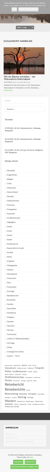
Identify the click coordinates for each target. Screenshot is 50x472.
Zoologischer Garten (38, 404)
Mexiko (10, 270)
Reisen (28, 390)
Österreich (11, 278)
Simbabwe (11, 313)
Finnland (10, 205)
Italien (9, 240)
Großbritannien (13, 218)
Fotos (8, 371)
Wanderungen (30, 401)
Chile (9, 184)
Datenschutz (12, 438)
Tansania (10, 326)
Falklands (31, 368)
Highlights (11, 222)
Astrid (28, 82)
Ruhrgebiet (32, 394)
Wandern (10, 401)
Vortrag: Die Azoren (27, 150)
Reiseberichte (12, 296)
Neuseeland (12, 274)
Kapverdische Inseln (15, 248)
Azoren (24, 365)
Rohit (31, 457)
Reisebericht (14, 384)
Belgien (10, 179)
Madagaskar (12, 265)
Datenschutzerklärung (28, 10)
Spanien (10, 321)
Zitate (9, 347)
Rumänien (11, 300)
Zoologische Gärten (15, 352)
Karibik (10, 252)
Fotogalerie (12, 209)
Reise (35, 380)
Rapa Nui (29, 380)
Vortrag (22, 397)
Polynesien (11, 287)
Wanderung (21, 401)
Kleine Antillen (9, 374)
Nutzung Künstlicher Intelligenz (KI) (20, 441)
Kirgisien (10, 261)
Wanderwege (39, 401)
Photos (8, 380)
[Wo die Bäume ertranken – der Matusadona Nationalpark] (24, 61)
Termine (10, 330)
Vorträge (10, 343)
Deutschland (12, 192)
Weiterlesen (8, 90)
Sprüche (14, 397)
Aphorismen (9, 365)
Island (9, 235)
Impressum (12, 434)
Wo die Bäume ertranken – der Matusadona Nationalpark (19, 78)
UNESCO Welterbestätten (18, 339)
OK (14, 10)
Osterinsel (37, 377)
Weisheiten (9, 404)
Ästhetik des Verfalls (12, 407)
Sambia (10, 304)
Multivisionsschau (14, 377)
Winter (16, 404)
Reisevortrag (11, 394)
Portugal (10, 291)
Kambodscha (12, 244)
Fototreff (11, 214)
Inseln (9, 231)
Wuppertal (23, 404)
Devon (34, 365)
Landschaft (18, 374)
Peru (9, 283)
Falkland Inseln (22, 368)
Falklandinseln (13, 201)
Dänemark (11, 188)
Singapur (11, 317)
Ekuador (10, 196)
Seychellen (11, 308)
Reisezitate (23, 394)
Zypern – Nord (13, 356)
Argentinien (12, 175)
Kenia (9, 257)
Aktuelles (11, 171)
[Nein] (47, 7)
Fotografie (39, 368)
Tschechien (11, 334)
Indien (9, 227)
